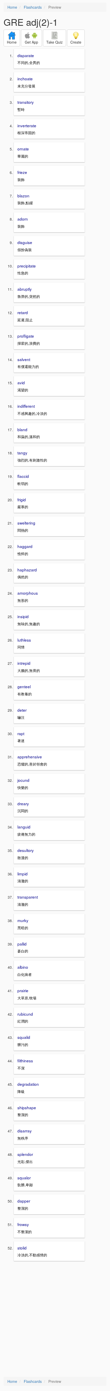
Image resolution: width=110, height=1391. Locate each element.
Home (12, 7)
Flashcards (33, 7)
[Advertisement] (55, 1319)
